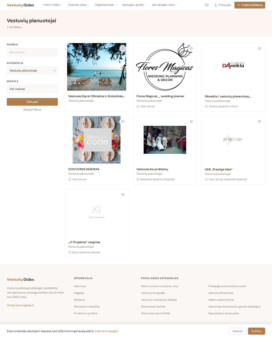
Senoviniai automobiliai (155, 313)
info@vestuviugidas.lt (20, 305)
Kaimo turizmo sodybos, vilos (159, 286)
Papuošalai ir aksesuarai (223, 313)
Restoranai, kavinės (153, 306)
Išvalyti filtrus (32, 109)
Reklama (79, 300)
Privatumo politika (85, 313)
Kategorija (15, 63)
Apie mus (80, 286)
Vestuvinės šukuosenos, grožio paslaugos (234, 306)
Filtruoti (32, 102)
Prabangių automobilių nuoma (227, 286)
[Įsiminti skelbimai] (207, 5)
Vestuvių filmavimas (221, 293)
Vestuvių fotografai (153, 293)
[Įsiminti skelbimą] (122, 48)
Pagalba (79, 293)
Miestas (12, 81)
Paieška (12, 44)
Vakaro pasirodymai (221, 300)
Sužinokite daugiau (106, 331)
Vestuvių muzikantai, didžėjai (159, 300)
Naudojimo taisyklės (87, 306)
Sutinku (257, 331)
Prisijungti (225, 5)
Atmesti (237, 331)
